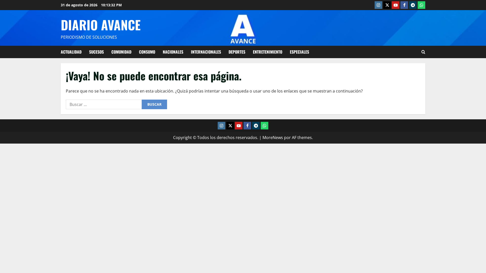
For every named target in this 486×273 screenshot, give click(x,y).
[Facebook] (404, 5)
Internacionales (206, 52)
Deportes (237, 52)
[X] (387, 5)
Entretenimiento (267, 52)
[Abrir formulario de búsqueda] (423, 52)
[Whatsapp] (421, 5)
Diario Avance (100, 24)
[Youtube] (395, 5)
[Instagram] (378, 5)
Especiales (299, 52)
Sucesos (96, 52)
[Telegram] (413, 5)
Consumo (147, 52)
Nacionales (173, 52)
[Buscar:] (104, 104)
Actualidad (71, 52)
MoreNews (272, 137)
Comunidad (121, 52)
